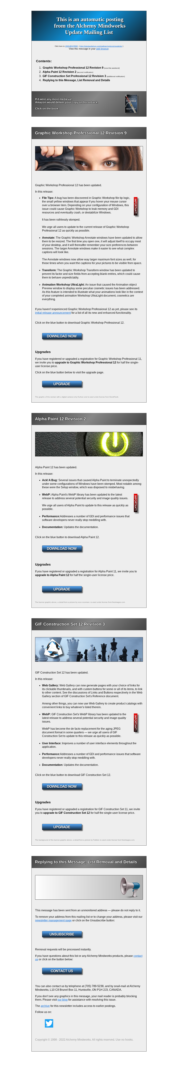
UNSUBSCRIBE (71, 46)
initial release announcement (53, 312)
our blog (63, 999)
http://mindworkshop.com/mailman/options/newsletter (101, 46)
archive (45, 1005)
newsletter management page (53, 920)
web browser (102, 48)
